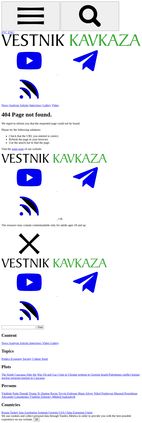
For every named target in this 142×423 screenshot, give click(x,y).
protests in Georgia (89, 374)
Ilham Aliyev (86, 393)
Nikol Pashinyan (104, 393)
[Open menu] (30, 16)
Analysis (14, 105)
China (69, 412)
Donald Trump (28, 393)
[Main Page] (71, 45)
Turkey (14, 412)
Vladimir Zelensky (41, 396)
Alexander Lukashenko (15, 396)
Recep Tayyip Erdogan (64, 393)
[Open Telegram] (85, 73)
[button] (71, 244)
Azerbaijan (31, 412)
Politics (6, 358)
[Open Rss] (29, 102)
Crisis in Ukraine (68, 374)
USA (62, 412)
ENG (11, 32)
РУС (4, 32)
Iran (21, 412)
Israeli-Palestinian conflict (116, 374)
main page (18, 149)
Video (55, 105)
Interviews (35, 105)
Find (40, 327)
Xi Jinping (43, 393)
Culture (37, 358)
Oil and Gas (50, 374)
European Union (82, 412)
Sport (45, 358)
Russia (5, 412)
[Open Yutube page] (29, 73)
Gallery (46, 105)
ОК (36, 419)
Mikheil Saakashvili (63, 396)
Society (27, 358)
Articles (24, 105)
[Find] (90, 16)
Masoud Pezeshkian (125, 393)
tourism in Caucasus (33, 378)
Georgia (53, 412)
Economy (17, 358)
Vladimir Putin (10, 393)
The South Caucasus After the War (22, 374)
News (4, 105)
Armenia (43, 412)
